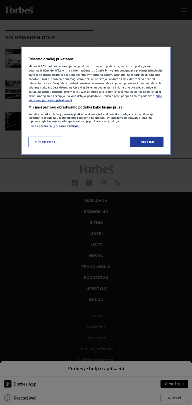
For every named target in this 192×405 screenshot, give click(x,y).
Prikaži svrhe (45, 142)
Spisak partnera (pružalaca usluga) (54, 126)
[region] (96, 101)
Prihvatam (146, 142)
